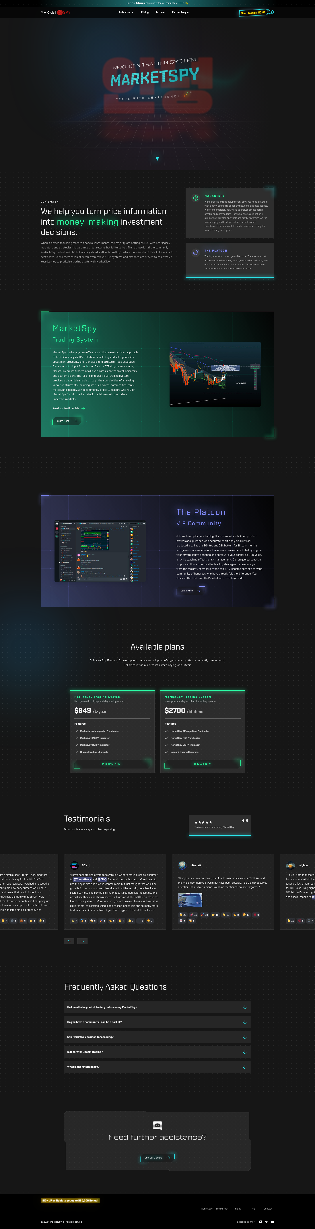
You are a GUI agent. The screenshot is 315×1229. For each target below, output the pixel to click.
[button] (126, 12)
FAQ (252, 1209)
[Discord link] (260, 1222)
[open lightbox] (115, 900)
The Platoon (222, 1209)
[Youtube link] (272, 1222)
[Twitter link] (266, 1222)
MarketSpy (207, 1209)
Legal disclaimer (245, 1222)
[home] (55, 12)
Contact (268, 1209)
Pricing (237, 1209)
